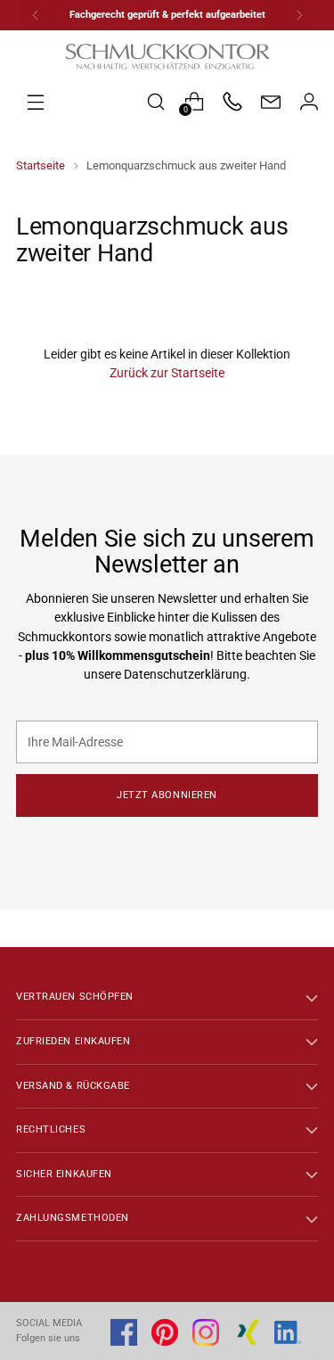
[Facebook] (123, 1332)
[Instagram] (205, 1332)
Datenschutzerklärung (185, 674)
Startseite (40, 165)
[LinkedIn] (287, 1332)
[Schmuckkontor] (167, 56)
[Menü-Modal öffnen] (76, 101)
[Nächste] (299, 15)
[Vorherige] (35, 15)
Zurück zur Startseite (167, 373)
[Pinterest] (164, 1332)
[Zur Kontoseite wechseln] (308, 101)
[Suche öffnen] (155, 101)
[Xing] (246, 1332)
